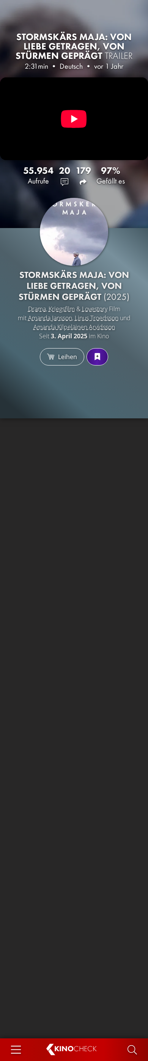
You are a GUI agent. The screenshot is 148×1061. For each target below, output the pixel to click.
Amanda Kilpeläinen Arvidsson (74, 327)
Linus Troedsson (96, 318)
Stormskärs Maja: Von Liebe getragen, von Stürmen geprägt (74, 46)
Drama (37, 309)
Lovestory (94, 309)
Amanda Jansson (50, 318)
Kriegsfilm (62, 309)
